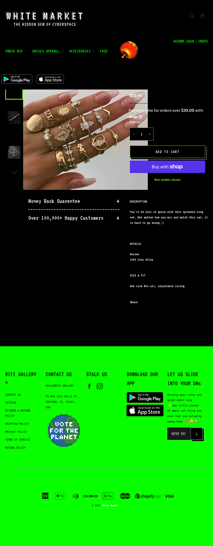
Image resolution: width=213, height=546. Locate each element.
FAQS (105, 51)
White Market (110, 505)
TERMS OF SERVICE (17, 439)
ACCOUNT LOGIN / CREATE (191, 41)
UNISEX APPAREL (47, 51)
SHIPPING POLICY (17, 424)
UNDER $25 (15, 51)
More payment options (168, 179)
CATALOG (10, 402)
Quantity (135, 122)
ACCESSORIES (80, 51)
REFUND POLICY (15, 448)
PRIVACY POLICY (16, 432)
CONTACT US (13, 395)
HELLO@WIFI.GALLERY (60, 386)
